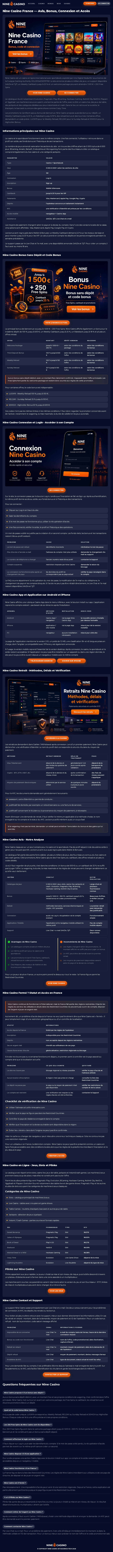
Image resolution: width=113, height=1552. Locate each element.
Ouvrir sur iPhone (71, 661)
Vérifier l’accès (56, 1156)
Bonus (51, 3)
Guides (67, 3)
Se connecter (103, 3)
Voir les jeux (56, 1291)
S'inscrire (90, 3)
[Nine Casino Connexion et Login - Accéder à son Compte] (56, 457)
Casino (41, 3)
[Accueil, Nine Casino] (14, 3)
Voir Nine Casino (41, 93)
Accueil (31, 3)
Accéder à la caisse (56, 738)
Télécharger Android (41, 661)
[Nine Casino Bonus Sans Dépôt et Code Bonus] (56, 290)
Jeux (59, 3)
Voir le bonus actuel (56, 323)
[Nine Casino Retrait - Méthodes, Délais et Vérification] (56, 705)
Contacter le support (56, 1375)
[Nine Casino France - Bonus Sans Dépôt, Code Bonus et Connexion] (56, 46)
